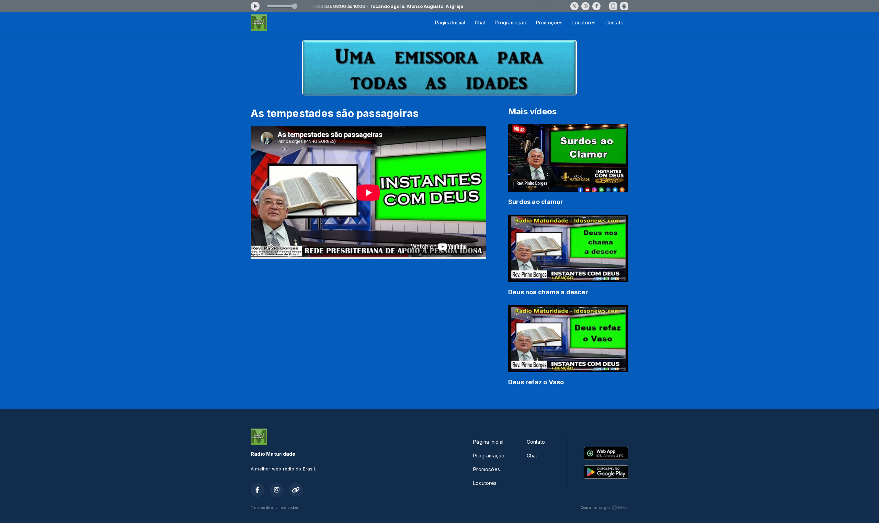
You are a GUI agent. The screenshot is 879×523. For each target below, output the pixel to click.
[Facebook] (596, 6)
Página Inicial (450, 22)
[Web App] (613, 6)
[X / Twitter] (574, 6)
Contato (614, 22)
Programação (510, 22)
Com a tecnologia (595, 507)
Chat (480, 22)
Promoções (549, 22)
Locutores (584, 22)
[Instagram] (585, 6)
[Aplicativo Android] (624, 6)
